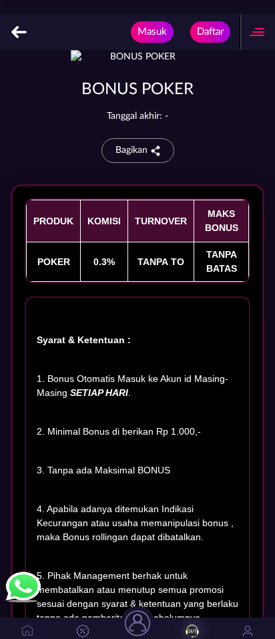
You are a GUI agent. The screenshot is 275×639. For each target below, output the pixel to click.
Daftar (210, 32)
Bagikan (131, 150)
